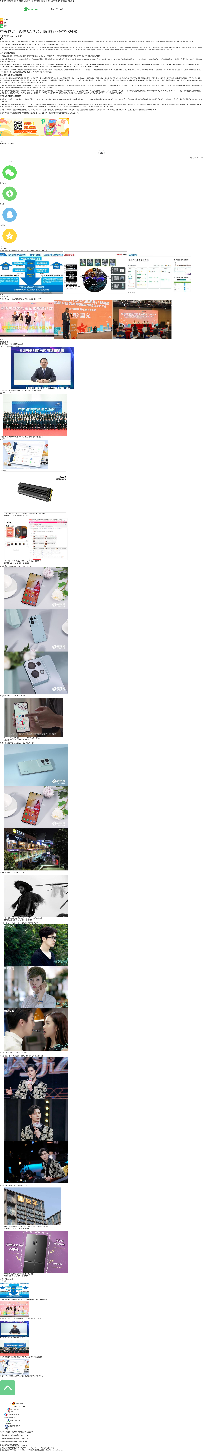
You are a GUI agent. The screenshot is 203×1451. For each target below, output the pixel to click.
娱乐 (11, 1)
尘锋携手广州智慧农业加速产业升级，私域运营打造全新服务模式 (21, 437)
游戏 (25, 1)
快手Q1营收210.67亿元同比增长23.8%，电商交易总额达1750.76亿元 (27, 1226)
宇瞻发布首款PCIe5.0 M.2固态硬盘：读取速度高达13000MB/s (24, 513)
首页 (1, 1)
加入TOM (29, 1446)
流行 (8, 1)
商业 (45, 1)
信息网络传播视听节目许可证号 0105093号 (14, 1438)
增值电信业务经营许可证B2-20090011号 (13, 1441)
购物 (69, 1)
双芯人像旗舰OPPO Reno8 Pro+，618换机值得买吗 (17, 743)
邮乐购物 (10, 1446)
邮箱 (42, 1)
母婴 (35, 1)
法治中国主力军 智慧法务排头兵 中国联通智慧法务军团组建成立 (21, 390)
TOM (1, 393)
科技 (72, 1)
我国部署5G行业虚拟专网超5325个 (11, 344)
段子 (59, 1)
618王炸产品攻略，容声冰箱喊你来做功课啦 (18, 1274)
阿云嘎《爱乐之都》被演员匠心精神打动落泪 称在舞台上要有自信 (21, 1056)
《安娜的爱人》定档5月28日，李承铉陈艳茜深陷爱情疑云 (19, 923)
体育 (15, 1)
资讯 (4, 1)
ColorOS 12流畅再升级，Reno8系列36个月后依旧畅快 (22, 738)
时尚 (21, 1)
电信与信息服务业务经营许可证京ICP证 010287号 (16, 1432)
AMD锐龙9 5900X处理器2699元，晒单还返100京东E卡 (22, 561)
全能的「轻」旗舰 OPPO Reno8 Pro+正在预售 (15, 566)
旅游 (28, 1)
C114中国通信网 (5, 347)
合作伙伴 (16, 1446)
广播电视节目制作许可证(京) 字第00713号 (14, 1435)
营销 (38, 1)
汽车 (65, 1)
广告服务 (22, 1446)
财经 (52, 1)
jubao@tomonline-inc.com (54, 1450)
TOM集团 (3, 1446)
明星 (18, 1)
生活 (31, 1)
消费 (62, 1)
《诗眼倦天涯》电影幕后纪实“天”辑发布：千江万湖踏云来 (23, 918)
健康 (55, 1)
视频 (48, 1)
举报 (1, 141)
